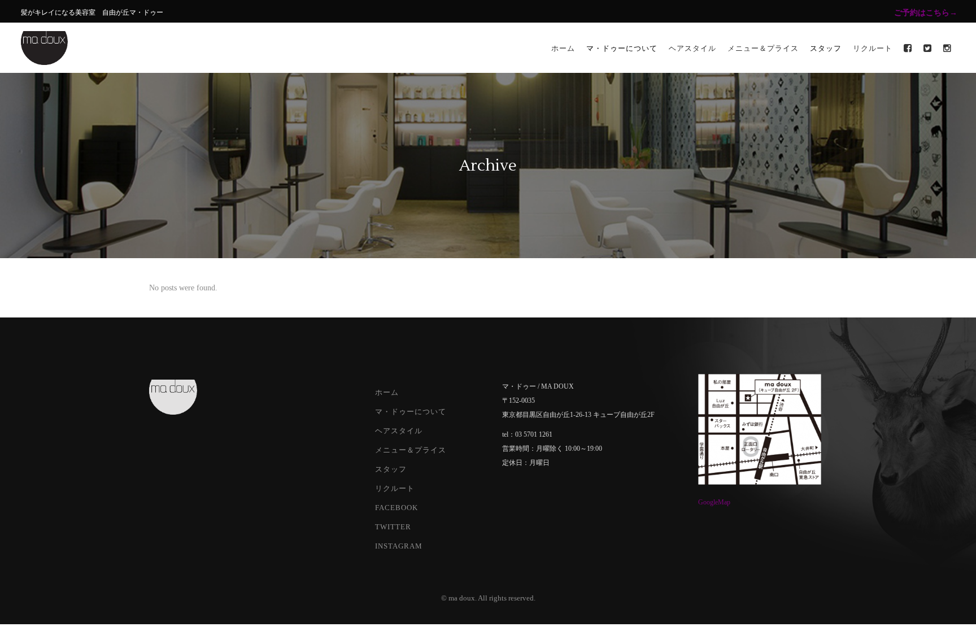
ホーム (387, 392)
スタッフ (391, 469)
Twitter (393, 527)
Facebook (396, 507)
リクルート (395, 488)
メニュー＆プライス (410, 450)
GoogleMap (714, 502)
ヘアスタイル (398, 431)
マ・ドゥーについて (410, 411)
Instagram (398, 546)
